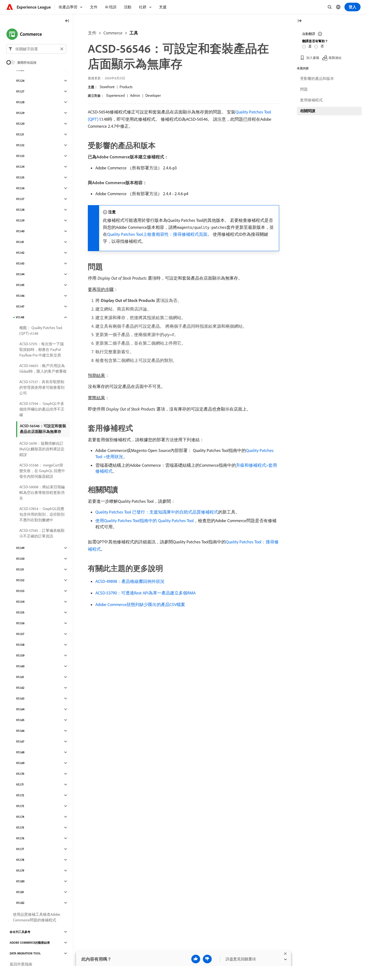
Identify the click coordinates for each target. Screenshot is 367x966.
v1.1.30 (20, 124)
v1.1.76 (20, 838)
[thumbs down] (207, 959)
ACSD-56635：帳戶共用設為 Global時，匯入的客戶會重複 (43, 368)
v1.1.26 (20, 81)
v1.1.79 (20, 870)
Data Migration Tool (25, 953)
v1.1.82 (20, 903)
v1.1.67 (20, 741)
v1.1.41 (20, 242)
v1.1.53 (20, 591)
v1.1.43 (20, 263)
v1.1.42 (20, 253)
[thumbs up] (195, 959)
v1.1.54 (20, 602)
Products (126, 86)
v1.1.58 (20, 645)
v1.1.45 (20, 285)
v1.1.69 (20, 763)
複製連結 (335, 58)
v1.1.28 (20, 102)
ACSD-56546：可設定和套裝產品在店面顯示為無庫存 (43, 428)
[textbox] (36, 49)
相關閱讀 (307, 110)
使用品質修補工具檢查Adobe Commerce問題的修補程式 (36, 917)
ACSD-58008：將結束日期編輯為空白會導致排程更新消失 (42, 492)
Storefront (107, 86)
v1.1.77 (20, 849)
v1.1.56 (20, 623)
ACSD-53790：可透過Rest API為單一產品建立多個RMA (145, 593)
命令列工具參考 (20, 932)
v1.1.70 (20, 774)
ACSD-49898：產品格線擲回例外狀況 (129, 581)
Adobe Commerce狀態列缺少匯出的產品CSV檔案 (140, 604)
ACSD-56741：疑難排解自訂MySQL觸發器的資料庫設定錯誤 (41, 449)
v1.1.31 (20, 134)
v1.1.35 (20, 177)
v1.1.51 (20, 569)
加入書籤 (312, 58)
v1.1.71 (20, 784)
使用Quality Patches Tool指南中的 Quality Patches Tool (144, 520)
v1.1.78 (20, 860)
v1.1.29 (20, 113)
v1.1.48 (20, 317)
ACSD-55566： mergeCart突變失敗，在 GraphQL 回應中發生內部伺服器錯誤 (42, 471)
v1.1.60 (20, 666)
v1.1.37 (20, 199)
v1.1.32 (20, 145)
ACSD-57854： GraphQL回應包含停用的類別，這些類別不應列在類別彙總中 (41, 514)
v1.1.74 (20, 817)
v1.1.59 (20, 655)
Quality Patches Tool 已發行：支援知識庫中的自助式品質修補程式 (156, 512)
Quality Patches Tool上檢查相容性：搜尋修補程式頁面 (157, 234)
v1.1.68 (20, 752)
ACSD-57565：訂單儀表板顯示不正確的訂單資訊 (41, 533)
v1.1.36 (20, 188)
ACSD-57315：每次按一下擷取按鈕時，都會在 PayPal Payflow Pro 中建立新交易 (41, 349)
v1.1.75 (20, 827)
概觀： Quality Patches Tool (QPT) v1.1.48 (40, 330)
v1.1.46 (20, 296)
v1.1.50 (20, 559)
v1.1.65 (20, 720)
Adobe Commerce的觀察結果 (30, 942)
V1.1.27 (20, 91)
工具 (133, 32)
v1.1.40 (20, 231)
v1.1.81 (20, 892)
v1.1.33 (20, 156)
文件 (92, 32)
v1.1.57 (20, 634)
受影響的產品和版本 (317, 78)
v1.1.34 (20, 167)
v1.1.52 (20, 580)
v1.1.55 (20, 612)
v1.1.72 (20, 795)
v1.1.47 (20, 306)
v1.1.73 (20, 806)
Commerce (113, 32)
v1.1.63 (20, 698)
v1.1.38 (20, 210)
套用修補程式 (311, 100)
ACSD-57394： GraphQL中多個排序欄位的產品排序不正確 (41, 409)
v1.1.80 (20, 881)
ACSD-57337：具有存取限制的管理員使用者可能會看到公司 (41, 387)
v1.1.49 (20, 548)
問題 (304, 89)
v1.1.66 (20, 731)
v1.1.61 (20, 677)
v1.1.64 (20, 709)
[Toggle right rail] (299, 21)
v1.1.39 (20, 220)
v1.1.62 (20, 688)
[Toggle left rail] (67, 21)
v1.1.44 (20, 274)
